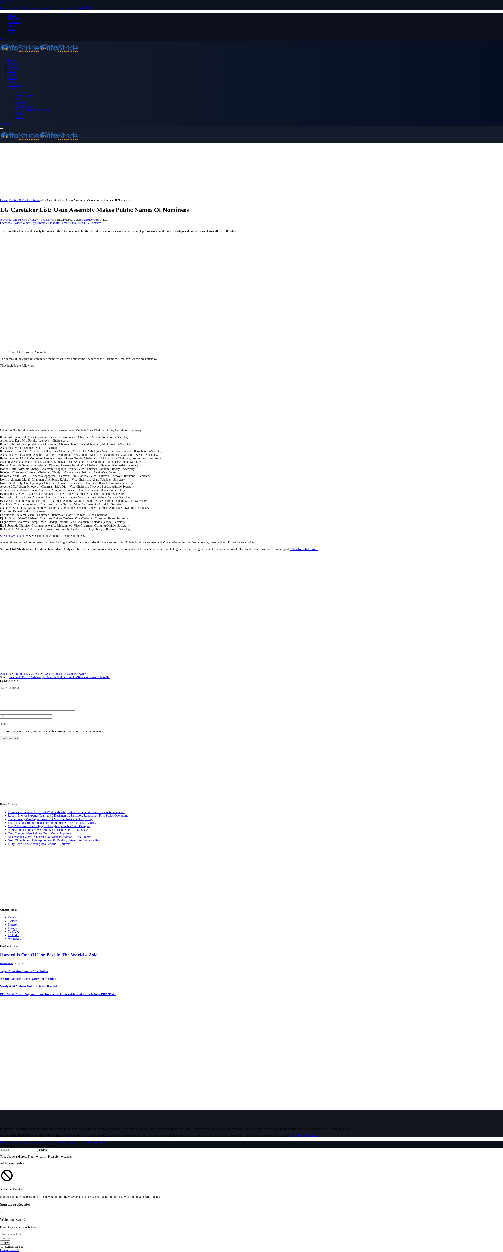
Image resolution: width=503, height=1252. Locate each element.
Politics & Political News (14, 220)
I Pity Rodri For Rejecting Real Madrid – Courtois (39, 844)
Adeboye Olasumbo (12, 673)
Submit (43, 1149)
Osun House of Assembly (61, 673)
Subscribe (6, 123)
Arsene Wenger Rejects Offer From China (28, 978)
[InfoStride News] (39, 53)
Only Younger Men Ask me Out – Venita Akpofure (39, 833)
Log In (5, 1242)
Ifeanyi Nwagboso (41, 220)
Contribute (14, 22)
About (12, 15)
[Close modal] (1, 1167)
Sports (12, 81)
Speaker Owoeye (10, 535)
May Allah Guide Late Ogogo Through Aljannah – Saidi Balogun (49, 826)
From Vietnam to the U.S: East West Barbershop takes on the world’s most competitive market (66, 812)
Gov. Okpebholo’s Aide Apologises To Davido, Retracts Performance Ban (54, 840)
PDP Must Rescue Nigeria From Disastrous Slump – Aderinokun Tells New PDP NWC (58, 994)
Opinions (21, 103)
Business (13, 64)
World (19, 113)
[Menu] (1, 128)
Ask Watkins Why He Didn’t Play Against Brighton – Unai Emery (49, 836)
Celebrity (13, 67)
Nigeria (12, 74)
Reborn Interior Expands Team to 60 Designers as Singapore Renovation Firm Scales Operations (68, 815)
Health (20, 99)
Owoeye (82, 673)
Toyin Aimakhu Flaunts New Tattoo (24, 971)
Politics (12, 78)
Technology (15, 85)
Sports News (6, 963)
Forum (12, 29)
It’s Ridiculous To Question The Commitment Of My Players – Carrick (52, 822)
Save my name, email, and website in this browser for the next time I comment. (53, 731)
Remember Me (14, 1246)
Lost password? (9, 1250)
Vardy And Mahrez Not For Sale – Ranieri (28, 986)
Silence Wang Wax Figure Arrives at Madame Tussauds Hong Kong (50, 819)
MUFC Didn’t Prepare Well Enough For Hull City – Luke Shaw (48, 829)
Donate (12, 25)
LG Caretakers (35, 673)
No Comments (87, 220)
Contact (12, 32)
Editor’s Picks (24, 95)
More (11, 88)
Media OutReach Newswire (33, 110)
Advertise (14, 18)
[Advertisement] (118, 171)
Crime (12, 71)
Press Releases (25, 106)
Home (12, 60)
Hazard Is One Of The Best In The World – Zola (49, 954)
